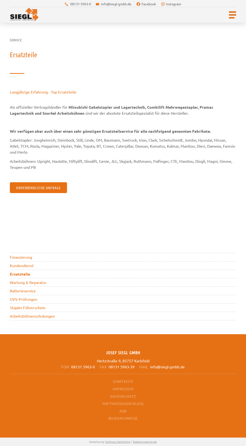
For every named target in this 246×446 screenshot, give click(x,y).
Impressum (123, 389)
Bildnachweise (123, 418)
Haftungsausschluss (123, 403)
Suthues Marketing (117, 442)
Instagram (173, 4)
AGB (123, 411)
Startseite (123, 381)
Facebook (148, 4)
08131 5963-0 (80, 4)
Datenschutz (123, 396)
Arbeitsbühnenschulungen (32, 316)
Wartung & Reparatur (28, 282)
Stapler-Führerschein (27, 307)
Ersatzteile (20, 273)
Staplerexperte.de (145, 442)
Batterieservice (23, 290)
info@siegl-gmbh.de (116, 4)
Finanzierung (21, 257)
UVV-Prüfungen (23, 299)
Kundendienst (22, 265)
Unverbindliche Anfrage (38, 187)
